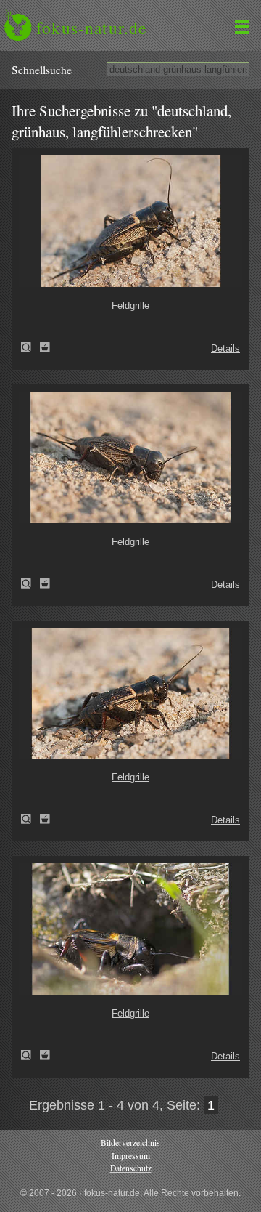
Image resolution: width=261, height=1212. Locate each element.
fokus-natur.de (91, 27)
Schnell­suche (42, 69)
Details (225, 348)
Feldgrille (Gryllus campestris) (30, 347)
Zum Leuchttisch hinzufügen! (45, 347)
